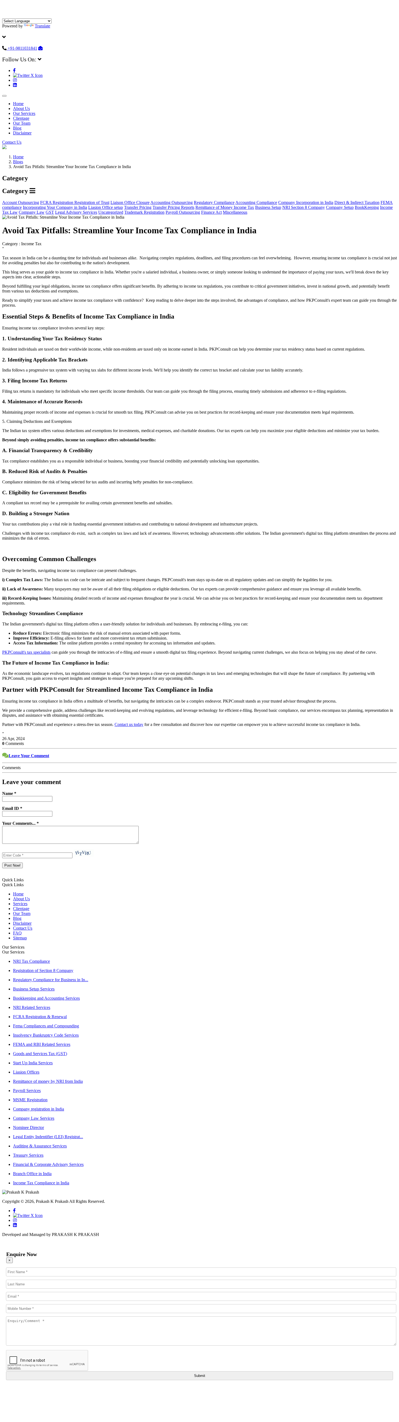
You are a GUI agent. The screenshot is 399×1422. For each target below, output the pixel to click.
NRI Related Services (31, 1007)
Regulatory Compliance (214, 202)
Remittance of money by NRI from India (48, 1081)
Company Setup (340, 207)
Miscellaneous (235, 212)
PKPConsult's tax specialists (26, 652)
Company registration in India (38, 1109)
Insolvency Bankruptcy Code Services (46, 1035)
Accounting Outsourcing (171, 202)
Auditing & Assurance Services (40, 1146)
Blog (17, 128)
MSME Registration (30, 1099)
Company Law (32, 212)
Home (18, 103)
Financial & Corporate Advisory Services (48, 1164)
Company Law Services (33, 1118)
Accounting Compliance (256, 202)
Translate (42, 26)
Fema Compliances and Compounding (46, 1026)
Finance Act (211, 212)
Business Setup (268, 207)
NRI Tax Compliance (31, 961)
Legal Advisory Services (76, 212)
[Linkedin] (15, 85)
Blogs (18, 161)
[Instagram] (15, 80)
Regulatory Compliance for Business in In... (50, 979)
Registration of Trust (91, 202)
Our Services (24, 113)
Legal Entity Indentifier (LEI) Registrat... (48, 1136)
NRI (286, 207)
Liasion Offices (26, 1072)
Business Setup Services (34, 989)
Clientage (21, 118)
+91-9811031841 (22, 48)
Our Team (21, 123)
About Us (21, 108)
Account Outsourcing (20, 202)
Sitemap (20, 938)
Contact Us (11, 142)
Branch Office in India (32, 1173)
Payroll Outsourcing (183, 212)
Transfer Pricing (137, 207)
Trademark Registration (144, 212)
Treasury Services (28, 1155)
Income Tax (244, 207)
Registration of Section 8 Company (43, 970)
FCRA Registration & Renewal (40, 1016)
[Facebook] (14, 70)
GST (50, 212)
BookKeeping (367, 207)
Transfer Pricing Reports (173, 207)
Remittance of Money (214, 207)
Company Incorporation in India (305, 202)
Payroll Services (27, 1090)
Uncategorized (110, 212)
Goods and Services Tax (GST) (40, 1053)
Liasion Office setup (105, 207)
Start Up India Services (33, 1063)
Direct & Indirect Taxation (356, 202)
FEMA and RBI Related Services (41, 1044)
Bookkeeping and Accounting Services (46, 998)
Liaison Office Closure (130, 202)
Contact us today (129, 724)
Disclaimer (22, 133)
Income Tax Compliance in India (41, 1183)
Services (20, 903)
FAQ (17, 933)
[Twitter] (28, 75)
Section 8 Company (308, 207)
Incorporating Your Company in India (55, 207)
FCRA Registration (57, 202)
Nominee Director (28, 1127)
